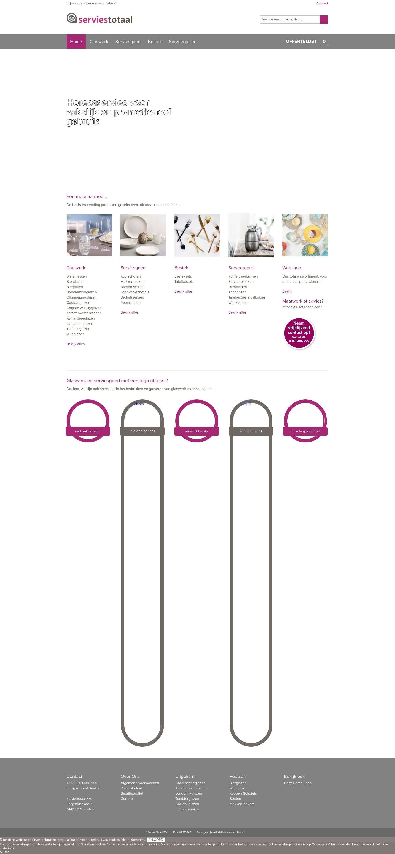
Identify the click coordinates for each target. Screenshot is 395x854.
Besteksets (183, 276)
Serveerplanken (241, 281)
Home (76, 42)
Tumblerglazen (78, 329)
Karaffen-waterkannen (84, 313)
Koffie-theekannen (243, 276)
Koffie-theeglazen (81, 318)
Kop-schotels (130, 276)
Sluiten (5, 852)
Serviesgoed (128, 42)
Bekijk (287, 291)
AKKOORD (155, 840)
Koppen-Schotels (243, 793)
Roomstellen (130, 302)
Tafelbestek (183, 281)
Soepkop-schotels (134, 292)
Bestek (155, 42)
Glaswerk (98, 42)
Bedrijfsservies (132, 297)
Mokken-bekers (132, 281)
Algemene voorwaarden (140, 783)
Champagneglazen (82, 297)
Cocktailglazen (78, 302)
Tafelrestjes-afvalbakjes (246, 297)
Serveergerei (182, 42)
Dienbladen (237, 287)
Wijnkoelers (237, 302)
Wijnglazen (75, 334)
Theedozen (237, 292)
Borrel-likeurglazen (82, 292)
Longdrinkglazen (80, 323)
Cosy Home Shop (298, 783)
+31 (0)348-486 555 (82, 783)
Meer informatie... (133, 840)
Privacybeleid (131, 788)
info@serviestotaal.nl (83, 788)
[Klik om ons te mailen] (305, 337)
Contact (322, 3)
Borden (235, 798)
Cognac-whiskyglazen (84, 308)
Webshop (291, 268)
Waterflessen (77, 276)
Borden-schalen (133, 287)
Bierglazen (75, 281)
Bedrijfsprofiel (132, 793)
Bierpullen (75, 287)
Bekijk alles (76, 344)
